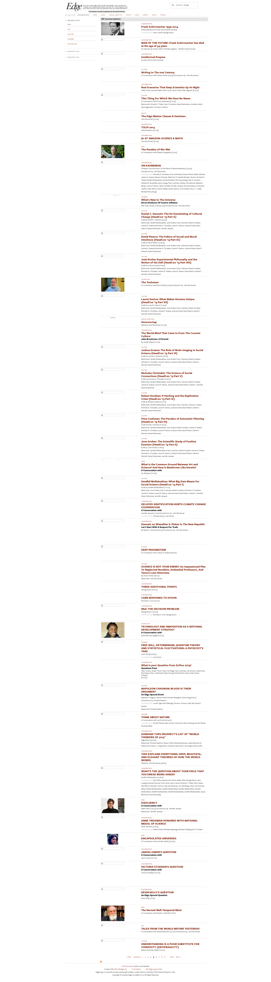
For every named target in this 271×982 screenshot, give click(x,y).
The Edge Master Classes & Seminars (163, 116)
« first (129, 956)
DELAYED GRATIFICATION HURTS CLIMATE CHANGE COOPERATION (173, 505)
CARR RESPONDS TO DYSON (159, 597)
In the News (136, 969)
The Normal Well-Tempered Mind (161, 910)
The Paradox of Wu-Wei (155, 149)
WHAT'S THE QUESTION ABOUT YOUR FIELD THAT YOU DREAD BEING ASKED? (172, 772)
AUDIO (103, 15)
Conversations (146, 24)
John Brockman (127, 966)
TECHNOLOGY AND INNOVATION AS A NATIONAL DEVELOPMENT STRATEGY (172, 628)
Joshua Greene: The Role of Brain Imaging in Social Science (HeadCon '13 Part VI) (172, 351)
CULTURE (144, 69)
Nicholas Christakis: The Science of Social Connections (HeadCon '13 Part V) (166, 374)
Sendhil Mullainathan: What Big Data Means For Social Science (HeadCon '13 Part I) (170, 482)
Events (143, 113)
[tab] (81, 20)
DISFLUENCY (149, 803)
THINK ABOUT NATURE (155, 717)
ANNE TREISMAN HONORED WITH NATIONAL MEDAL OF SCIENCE (169, 822)
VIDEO (95, 15)
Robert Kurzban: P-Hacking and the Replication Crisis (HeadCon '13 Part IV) (170, 397)
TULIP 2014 (148, 127)
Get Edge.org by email (154, 969)
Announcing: (149, 322)
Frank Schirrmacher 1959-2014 (159, 27)
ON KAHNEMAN (151, 165)
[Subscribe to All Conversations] (101, 961)
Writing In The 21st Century (158, 72)
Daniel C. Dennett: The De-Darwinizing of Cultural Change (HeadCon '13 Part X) (171, 215)
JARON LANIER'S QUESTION (158, 852)
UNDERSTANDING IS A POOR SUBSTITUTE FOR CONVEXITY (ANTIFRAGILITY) (170, 945)
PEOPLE (163, 15)
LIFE (142, 926)
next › (172, 956)
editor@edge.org (120, 969)
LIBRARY (145, 15)
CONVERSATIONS (83, 15)
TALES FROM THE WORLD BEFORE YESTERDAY (170, 928)
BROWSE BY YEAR (73, 51)
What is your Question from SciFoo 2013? (166, 665)
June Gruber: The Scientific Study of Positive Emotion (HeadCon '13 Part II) (168, 443)
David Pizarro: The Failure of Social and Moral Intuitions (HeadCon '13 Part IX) (169, 238)
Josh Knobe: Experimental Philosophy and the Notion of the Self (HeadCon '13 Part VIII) (169, 260)
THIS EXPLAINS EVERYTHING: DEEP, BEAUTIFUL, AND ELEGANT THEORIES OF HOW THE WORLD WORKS (171, 757)
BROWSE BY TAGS (73, 57)
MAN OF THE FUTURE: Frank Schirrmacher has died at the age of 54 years (172, 44)
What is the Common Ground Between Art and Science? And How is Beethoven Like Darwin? (169, 465)
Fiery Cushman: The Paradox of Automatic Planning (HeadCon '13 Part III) (172, 420)
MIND (143, 146)
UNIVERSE (144, 197)
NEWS (137, 15)
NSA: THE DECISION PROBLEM (160, 609)
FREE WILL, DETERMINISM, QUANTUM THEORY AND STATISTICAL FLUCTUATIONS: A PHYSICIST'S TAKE (172, 648)
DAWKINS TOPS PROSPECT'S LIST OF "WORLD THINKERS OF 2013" (170, 735)
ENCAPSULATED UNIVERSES (158, 838)
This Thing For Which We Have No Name (165, 98)
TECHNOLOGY (145, 279)
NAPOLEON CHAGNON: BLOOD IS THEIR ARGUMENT (166, 690)
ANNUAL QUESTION (115, 15)
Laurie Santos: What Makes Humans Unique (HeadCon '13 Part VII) (167, 300)
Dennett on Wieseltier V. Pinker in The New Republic (173, 524)
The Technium (150, 282)
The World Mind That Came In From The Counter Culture (170, 334)
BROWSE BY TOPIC (74, 20)
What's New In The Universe (158, 200)
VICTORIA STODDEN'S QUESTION (162, 867)
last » (178, 956)
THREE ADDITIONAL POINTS (159, 586)
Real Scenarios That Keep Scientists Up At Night (170, 87)
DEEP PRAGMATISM (153, 550)
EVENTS (128, 15)
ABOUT (154, 15)
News (143, 461)
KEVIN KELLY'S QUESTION (157, 892)
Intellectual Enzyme (153, 57)
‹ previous (137, 956)
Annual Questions (147, 319)
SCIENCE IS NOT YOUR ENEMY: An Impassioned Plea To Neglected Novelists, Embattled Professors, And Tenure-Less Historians (173, 569)
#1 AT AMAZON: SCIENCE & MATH (162, 138)
